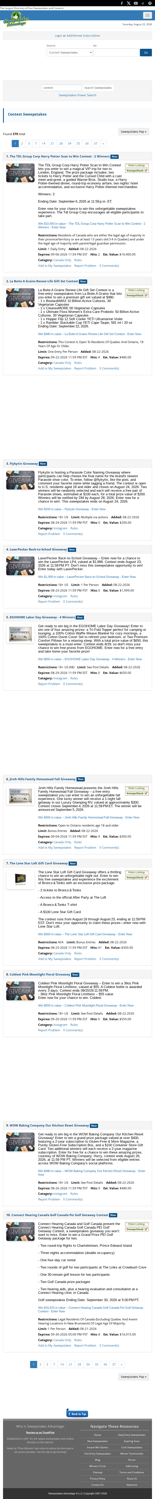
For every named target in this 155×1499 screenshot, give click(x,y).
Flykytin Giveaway (24, 463)
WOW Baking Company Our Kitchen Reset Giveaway (49, 1125)
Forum (131, 1460)
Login (58, 35)
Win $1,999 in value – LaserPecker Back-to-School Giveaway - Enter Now (87, 576)
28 (61, 143)
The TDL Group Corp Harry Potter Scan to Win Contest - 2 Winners (60, 156)
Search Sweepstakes (98, 88)
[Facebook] (120, 3)
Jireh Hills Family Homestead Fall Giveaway (43, 779)
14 (43, 143)
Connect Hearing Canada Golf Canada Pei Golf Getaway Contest (60, 1215)
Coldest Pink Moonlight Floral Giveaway (40, 974)
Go (146, 52)
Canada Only (62, 260)
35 (78, 143)
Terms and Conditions (131, 1472)
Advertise (132, 1485)
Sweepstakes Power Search (77, 95)
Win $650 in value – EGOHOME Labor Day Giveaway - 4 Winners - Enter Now (90, 659)
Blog (97, 1460)
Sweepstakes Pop (133, 131)
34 (69, 143)
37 (95, 143)
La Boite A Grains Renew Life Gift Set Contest (44, 281)
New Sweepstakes (97, 1441)
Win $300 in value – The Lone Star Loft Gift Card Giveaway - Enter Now (85, 934)
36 (87, 143)
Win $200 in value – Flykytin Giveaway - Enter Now (72, 509)
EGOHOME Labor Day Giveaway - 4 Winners (42, 617)
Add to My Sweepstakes (54, 266)
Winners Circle (97, 1466)
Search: (51, 45)
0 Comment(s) (109, 266)
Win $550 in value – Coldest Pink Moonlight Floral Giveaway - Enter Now (86, 1005)
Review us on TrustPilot (40, 1432)
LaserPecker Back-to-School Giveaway (38, 549)
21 (52, 143)
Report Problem (85, 266)
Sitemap (97, 1472)
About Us (132, 1478)
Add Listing (132, 1466)
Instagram (60, 528)
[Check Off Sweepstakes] (137, 171)
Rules (78, 260)
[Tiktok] (141, 3)
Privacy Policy (97, 1478)
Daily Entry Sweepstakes (132, 1435)
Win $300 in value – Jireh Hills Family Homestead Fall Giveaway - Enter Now (88, 817)
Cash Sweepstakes (131, 1447)
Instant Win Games (97, 1447)
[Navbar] (147, 15)
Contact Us (97, 1485)
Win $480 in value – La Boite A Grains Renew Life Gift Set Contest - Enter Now (89, 334)
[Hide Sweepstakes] (137, 166)
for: (95, 45)
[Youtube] (134, 3)
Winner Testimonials (131, 1453)
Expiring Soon (131, 1441)
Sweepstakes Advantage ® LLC (65, 1493)
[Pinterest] (148, 3)
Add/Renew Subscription (83, 35)
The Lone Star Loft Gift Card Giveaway (39, 863)
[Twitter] (127, 3)
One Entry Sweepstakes (97, 1453)
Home (97, 1435)
